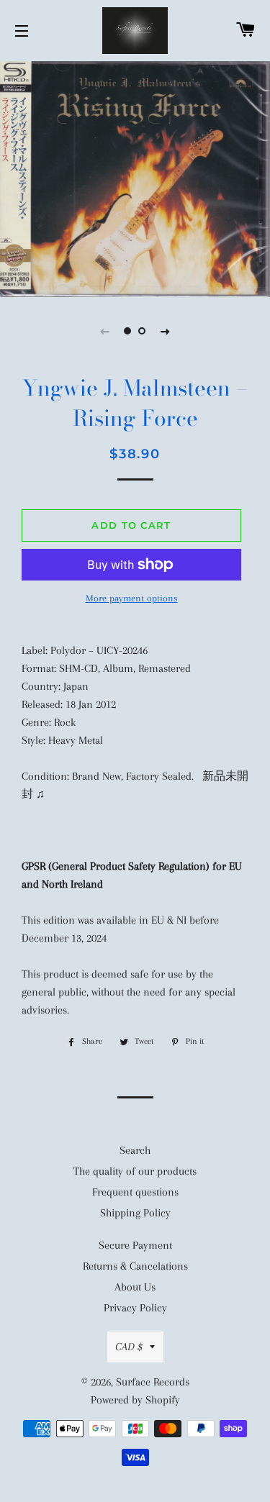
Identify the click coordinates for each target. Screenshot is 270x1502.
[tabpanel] (135, 177)
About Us (135, 1286)
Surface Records (152, 1381)
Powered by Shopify (135, 1399)
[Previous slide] (105, 331)
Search (135, 1150)
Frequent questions (135, 1191)
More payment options (132, 598)
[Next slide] (165, 331)
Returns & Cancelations (135, 1266)
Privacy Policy (135, 1307)
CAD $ (129, 1346)
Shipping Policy (135, 1212)
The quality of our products (135, 1171)
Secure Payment (135, 1245)
